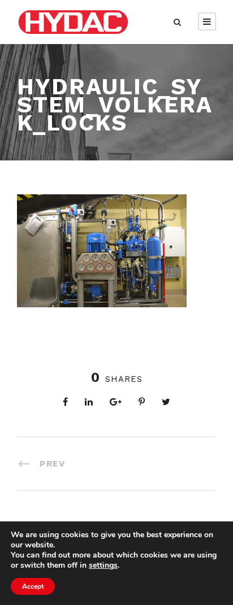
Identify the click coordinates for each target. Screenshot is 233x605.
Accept (33, 586)
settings (103, 565)
